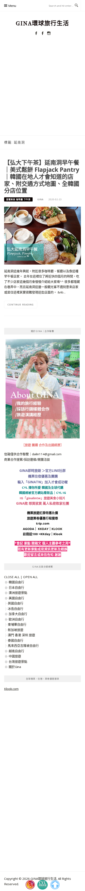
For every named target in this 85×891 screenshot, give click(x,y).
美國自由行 (16, 598)
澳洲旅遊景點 (18, 593)
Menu (12, 6)
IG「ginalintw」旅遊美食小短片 (42, 498)
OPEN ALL (30, 577)
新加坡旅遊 (15, 630)
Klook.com (11, 689)
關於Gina (15, 667)
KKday (45, 534)
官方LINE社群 (55, 470)
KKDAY (43, 529)
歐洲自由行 (16, 619)
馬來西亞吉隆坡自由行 (23, 645)
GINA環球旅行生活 (42, 23)
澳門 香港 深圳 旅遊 (21, 635)
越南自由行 (16, 651)
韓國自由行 (16, 582)
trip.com (42, 523)
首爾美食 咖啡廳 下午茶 (18, 199)
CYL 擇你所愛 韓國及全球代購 (42, 487)
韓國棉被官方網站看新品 (36, 493)
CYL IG (61, 493)
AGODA (28, 529)
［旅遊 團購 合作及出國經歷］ (43, 445)
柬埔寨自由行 (17, 624)
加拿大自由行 (18, 614)
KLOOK (57, 529)
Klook (57, 534)
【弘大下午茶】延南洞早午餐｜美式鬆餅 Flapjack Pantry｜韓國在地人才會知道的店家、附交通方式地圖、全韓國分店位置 (41, 176)
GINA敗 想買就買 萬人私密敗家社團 (42, 503)
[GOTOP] (55, 885)
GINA (40, 199)
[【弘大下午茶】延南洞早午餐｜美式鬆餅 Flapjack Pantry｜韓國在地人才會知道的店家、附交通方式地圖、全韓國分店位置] (42, 235)
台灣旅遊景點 (18, 661)
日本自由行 (16, 587)
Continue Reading (20, 304)
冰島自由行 (15, 609)
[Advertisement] (42, 90)
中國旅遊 (15, 656)
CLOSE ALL (12, 577)
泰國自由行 (15, 640)
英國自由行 (15, 603)
